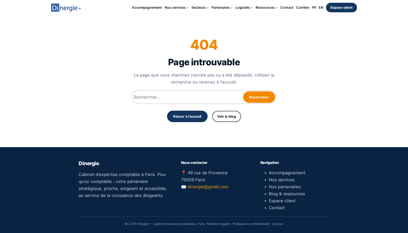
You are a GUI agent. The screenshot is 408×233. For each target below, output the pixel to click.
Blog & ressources (287, 193)
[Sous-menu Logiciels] (252, 8)
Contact (277, 207)
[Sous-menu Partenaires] (232, 8)
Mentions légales (218, 224)
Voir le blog (226, 116)
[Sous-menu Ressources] (277, 8)
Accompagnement (287, 172)
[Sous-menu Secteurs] (208, 8)
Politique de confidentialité (251, 224)
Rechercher (259, 97)
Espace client (341, 7)
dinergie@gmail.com (208, 186)
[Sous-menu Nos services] (188, 8)
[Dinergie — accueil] (66, 7)
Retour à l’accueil (187, 116)
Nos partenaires (285, 186)
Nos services (282, 179)
